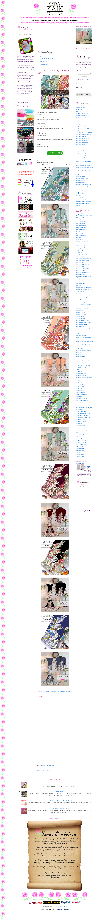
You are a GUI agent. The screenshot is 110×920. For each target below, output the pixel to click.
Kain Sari (78, 174)
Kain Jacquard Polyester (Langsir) (83, 295)
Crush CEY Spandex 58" (81, 229)
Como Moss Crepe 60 (81, 225)
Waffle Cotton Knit (80, 456)
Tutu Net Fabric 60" (80, 454)
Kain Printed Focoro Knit (81, 335)
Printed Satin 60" (80, 427)
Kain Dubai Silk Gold (81, 121)
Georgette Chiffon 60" (81, 243)
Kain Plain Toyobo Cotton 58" (83, 320)
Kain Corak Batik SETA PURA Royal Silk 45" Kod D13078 (53, 72)
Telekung (78, 205)
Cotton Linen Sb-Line (81, 227)
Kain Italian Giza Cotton (81, 293)
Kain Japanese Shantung (81, 297)
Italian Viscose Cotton (81, 117)
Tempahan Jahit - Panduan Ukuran (48, 63)
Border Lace (78, 111)
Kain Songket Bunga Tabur (82, 178)
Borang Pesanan (43, 60)
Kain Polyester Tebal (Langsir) (83, 328)
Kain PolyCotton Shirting (82, 324)
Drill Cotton (78, 237)
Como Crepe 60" (60, 791)
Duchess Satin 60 (80, 239)
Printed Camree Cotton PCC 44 (83, 411)
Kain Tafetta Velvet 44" (81, 375)
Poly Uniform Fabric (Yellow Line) (84, 407)
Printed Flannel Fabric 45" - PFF (83, 417)
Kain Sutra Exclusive (80, 180)
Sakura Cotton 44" (80, 435)
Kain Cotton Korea (80, 266)
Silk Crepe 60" (79, 438)
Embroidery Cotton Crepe (82, 241)
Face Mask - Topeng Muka (82, 113)
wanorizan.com (61, 907)
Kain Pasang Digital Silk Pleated (83, 134)
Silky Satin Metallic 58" (81, 440)
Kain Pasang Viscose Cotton (82, 159)
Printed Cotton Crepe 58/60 (82, 415)
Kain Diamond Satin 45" (81, 274)
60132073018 (44, 148)
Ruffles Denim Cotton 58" (82, 431)
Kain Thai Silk (79, 383)
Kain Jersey (78, 299)
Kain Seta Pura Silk (66, 691)
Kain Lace (78, 301)
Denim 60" (78, 231)
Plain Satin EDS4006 (80, 396)
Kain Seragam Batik (55, 691)
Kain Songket (79, 371)
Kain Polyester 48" (80, 326)
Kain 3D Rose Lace (80, 251)
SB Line (77, 433)
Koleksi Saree (79, 188)
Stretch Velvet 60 (80, 448)
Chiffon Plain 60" (80, 217)
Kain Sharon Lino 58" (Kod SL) (83, 364)
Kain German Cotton (80, 283)
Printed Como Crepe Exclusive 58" (84, 413)
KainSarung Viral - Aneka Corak (83, 184)
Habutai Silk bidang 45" (81, 247)
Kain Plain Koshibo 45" (81, 312)
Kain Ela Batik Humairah (81, 123)
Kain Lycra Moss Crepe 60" (82, 308)
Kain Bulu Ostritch (80, 256)
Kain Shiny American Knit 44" (83, 366)
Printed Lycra (79, 423)
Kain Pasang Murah (80, 144)
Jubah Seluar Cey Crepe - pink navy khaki (87, 466)
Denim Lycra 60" (79, 233)
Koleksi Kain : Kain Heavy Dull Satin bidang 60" (60, 783)
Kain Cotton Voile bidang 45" (83, 272)
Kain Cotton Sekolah (80, 270)
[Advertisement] (49, 749)
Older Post (70, 762)
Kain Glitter (78, 285)
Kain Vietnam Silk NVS (81, 182)
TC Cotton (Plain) (80, 450)
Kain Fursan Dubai (80, 281)
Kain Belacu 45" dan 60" (81, 254)
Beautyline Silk (79, 214)
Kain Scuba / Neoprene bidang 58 (83, 350)
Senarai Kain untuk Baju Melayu (83, 201)
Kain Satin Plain (79, 348)
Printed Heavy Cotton (81, 421)
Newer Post (39, 762)
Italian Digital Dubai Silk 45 (82, 115)
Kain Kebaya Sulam (80, 125)
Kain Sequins (79, 352)
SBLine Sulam (79, 196)
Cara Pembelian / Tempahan (46, 58)
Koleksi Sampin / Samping (82, 186)
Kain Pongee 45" (79, 330)
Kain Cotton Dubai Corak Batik (83, 119)
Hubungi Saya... (43, 61)
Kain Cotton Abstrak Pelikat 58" (83, 260)
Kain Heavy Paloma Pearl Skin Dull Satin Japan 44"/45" (84, 290)
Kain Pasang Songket (81, 150)
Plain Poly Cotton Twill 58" (82, 394)
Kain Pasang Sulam (80, 152)
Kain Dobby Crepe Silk (81, 279)
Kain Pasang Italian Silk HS (82, 140)
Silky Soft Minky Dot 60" (82, 442)
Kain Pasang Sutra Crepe (81, 157)
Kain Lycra (78, 306)
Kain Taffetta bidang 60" (81, 381)
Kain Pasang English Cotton (82, 138)
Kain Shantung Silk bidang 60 (83, 362)
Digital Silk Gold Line (81, 235)
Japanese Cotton (79, 249)
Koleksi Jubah (80, 463)
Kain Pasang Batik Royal (81, 127)
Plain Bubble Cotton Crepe (82, 194)
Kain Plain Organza (80, 318)
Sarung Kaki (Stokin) (80, 197)
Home (41, 57)
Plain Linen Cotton (80, 390)
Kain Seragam (45, 691)
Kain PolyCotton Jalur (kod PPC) (83, 322)
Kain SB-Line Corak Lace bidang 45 (84, 165)
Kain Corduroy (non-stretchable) (83, 258)
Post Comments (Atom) (48, 765)
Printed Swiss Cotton (80, 429)
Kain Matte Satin (80, 310)
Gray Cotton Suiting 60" (81, 245)
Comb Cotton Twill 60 (81, 221)
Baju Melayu (79, 109)
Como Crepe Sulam (80, 223)
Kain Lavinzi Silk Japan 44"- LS (83, 304)
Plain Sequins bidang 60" (81, 398)
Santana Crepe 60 (80, 436)
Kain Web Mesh (79, 384)
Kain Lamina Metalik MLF (82, 303)
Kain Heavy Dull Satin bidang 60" (84, 287)
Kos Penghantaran (44, 64)
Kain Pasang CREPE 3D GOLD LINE (84, 132)
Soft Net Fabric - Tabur (81, 444)
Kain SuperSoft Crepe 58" (82, 373)
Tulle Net (78, 452)
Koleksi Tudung (79, 190)
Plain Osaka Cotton (80, 392)
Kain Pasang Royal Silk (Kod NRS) (84, 148)
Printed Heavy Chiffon (81, 419)
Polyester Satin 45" (80, 409)
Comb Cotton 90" (80, 219)
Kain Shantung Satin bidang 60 (83, 360)
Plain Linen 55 (79, 388)
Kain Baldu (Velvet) (80, 253)
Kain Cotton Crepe (80, 262)
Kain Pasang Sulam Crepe (82, 154)
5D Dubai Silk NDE (80, 107)
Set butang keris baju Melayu (82, 203)
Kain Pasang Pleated (80, 146)
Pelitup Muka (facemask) (81, 192)
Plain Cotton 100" (80, 386)
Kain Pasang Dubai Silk (81, 136)
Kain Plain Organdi (80, 316)
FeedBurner (87, 79)
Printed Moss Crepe (80, 425)
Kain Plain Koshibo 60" (81, 314)
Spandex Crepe (79, 446)
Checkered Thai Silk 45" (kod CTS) (84, 216)
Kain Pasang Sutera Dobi (81, 155)
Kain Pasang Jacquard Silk (82, 142)
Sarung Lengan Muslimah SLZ (83, 199)
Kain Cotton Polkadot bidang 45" (83, 268)
